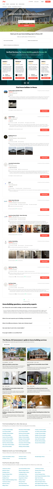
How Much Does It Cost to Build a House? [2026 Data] (37, 365)
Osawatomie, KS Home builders (24, 442)
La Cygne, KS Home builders (40, 433)
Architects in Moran (6, 458)
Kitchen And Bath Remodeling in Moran (9, 479)
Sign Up (47, 1)
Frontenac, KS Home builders (40, 429)
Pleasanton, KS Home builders (24, 429)
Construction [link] (4, 6)
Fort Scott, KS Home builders (7, 439)
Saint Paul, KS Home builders (7, 442)
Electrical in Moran (5, 470)
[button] (12, 104)
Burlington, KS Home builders (24, 439)
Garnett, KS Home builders (7, 440)
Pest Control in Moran (23, 483)
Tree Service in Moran (6, 468)
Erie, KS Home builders (6, 435)
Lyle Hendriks (5, 362)
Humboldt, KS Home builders (7, 433)
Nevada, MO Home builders (40, 442)
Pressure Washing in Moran (24, 485)
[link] (3, 75)
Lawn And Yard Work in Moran (24, 468)
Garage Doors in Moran (23, 477)
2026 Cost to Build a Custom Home (10, 364)
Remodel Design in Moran (40, 456)
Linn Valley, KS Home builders (40, 431)
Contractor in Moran (22, 456)
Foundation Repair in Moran (24, 472)
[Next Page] (33, 299)
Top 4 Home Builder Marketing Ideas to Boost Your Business (38, 412)
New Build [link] (9, 6)
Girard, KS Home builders (7, 446)
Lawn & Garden (12, 4)
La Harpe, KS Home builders (7, 429)
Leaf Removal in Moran (39, 468)
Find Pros (26, 25)
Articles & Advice (21, 4)
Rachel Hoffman (30, 362)
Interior (4, 4)
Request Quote (45, 110)
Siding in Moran (5, 485)
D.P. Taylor (29, 410)
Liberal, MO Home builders (40, 439)
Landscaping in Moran (23, 474)
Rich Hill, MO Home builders (40, 440)
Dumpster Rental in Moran (40, 470)
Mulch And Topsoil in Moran (40, 481)
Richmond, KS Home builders (24, 433)
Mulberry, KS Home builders (24, 437)
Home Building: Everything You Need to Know (37, 388)
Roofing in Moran (5, 477)
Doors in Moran (38, 472)
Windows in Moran (22, 479)
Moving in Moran (22, 481)
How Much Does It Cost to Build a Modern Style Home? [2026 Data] (12, 389)
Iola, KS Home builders (6, 431)
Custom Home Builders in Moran (8, 456)
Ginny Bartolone (5, 410)
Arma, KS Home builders (23, 431)
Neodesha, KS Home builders (40, 435)
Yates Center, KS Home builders (8, 444)
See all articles (7, 344)
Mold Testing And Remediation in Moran (42, 476)
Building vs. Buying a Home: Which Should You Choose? (12, 412)
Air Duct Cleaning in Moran (40, 474)
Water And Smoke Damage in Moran (41, 485)
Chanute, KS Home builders (7, 437)
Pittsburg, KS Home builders (24, 446)
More (17, 4)
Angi (3, 386)
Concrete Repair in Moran (23, 476)
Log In (42, 1)
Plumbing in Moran (6, 472)
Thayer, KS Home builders (23, 435)
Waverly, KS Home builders (24, 440)
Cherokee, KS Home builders (40, 437)
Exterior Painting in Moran (7, 474)
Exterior (7, 4)
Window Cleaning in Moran (40, 479)
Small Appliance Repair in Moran (41, 483)
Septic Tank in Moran (39, 477)
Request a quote (7, 77)
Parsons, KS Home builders (24, 444)
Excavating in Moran (22, 458)
